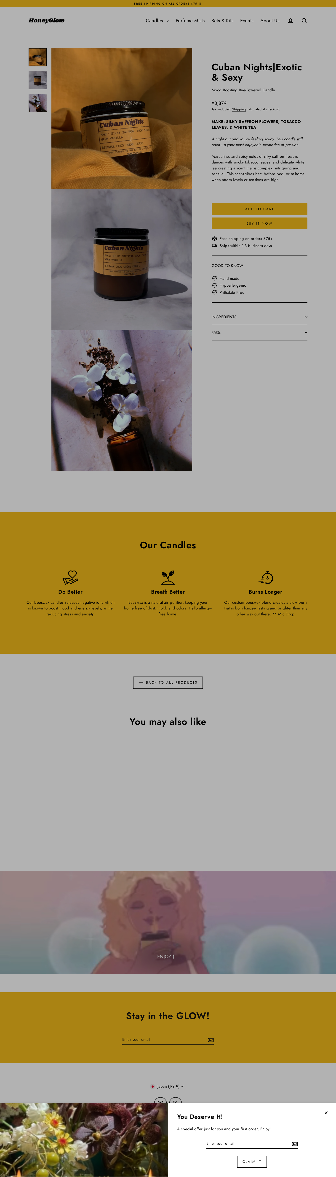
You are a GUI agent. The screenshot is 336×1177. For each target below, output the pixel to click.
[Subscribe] (294, 1144)
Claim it (252, 1161)
